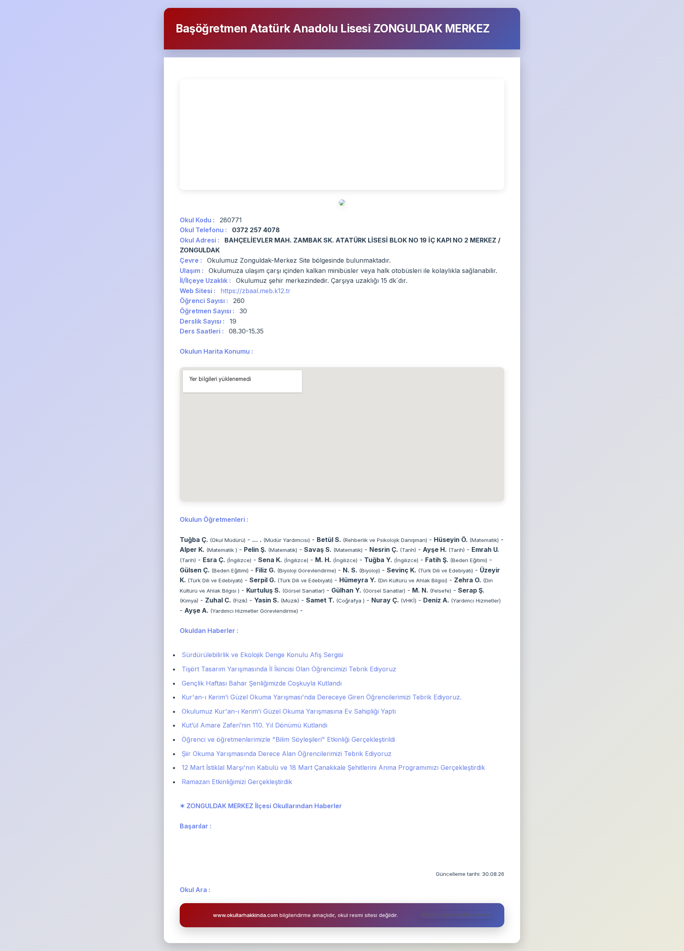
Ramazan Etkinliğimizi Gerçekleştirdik (237, 782)
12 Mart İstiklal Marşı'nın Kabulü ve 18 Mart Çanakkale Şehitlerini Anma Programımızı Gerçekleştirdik (333, 767)
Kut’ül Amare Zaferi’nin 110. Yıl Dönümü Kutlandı (254, 725)
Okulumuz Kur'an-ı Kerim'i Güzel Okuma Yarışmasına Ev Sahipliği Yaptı (289, 711)
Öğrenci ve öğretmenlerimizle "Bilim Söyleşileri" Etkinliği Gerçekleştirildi (288, 739)
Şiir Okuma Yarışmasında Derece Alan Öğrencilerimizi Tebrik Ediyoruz (286, 754)
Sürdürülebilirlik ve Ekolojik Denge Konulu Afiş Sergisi (262, 655)
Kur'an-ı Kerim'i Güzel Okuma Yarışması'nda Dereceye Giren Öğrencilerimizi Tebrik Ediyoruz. (322, 697)
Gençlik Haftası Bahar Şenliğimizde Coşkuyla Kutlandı (262, 683)
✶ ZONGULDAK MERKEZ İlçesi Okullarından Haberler (261, 806)
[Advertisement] (342, 134)
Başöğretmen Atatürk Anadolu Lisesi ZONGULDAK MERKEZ (333, 28)
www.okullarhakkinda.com (245, 915)
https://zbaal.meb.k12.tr (255, 291)
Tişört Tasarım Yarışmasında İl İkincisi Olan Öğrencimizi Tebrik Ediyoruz (289, 669)
